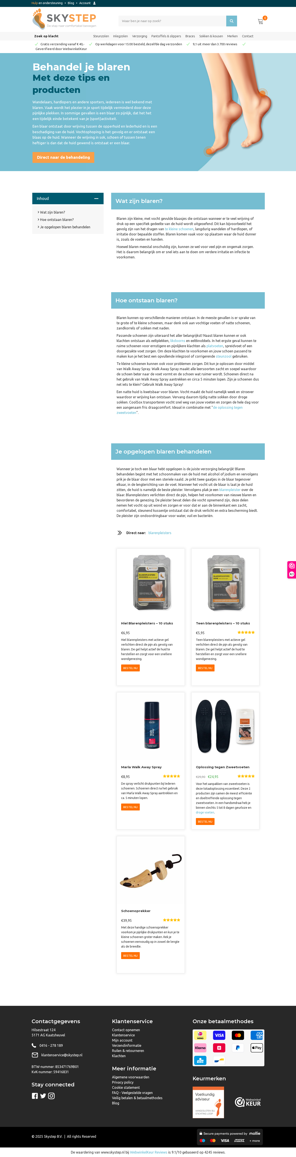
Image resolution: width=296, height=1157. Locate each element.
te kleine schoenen (179, 229)
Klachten (119, 1056)
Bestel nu (205, 667)
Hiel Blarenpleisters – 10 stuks (147, 623)
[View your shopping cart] (260, 21)
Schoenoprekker (136, 911)
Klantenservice (123, 1035)
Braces (190, 36)
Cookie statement (126, 1087)
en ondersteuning (47, 3)
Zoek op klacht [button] (46, 36)
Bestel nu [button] (130, 667)
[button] (63, 157)
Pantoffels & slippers (166, 36)
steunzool (223, 356)
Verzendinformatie (126, 1045)
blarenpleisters (159, 533)
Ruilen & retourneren (128, 1051)
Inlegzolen (120, 36)
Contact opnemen (126, 1030)
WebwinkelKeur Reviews (148, 1152)
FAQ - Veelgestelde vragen (132, 1093)
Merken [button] (232, 36)
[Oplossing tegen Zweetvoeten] (225, 726)
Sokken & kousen (211, 36)
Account (86, 3)
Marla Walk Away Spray (141, 767)
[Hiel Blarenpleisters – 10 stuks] (150, 582)
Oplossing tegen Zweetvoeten (222, 767)
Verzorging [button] (139, 36)
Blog (71, 3)
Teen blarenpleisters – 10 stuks (223, 623)
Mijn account (122, 1040)
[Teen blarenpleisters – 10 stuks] (225, 582)
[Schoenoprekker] (150, 870)
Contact (248, 36)
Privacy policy (122, 1082)
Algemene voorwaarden (130, 1077)
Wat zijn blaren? (52, 212)
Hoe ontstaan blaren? (57, 220)
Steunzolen (101, 36)
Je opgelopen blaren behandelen (65, 227)
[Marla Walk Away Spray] (150, 726)
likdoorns (177, 341)
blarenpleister (230, 490)
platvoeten (215, 346)
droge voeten (205, 812)
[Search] (231, 21)
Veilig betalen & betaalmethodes (137, 1098)
